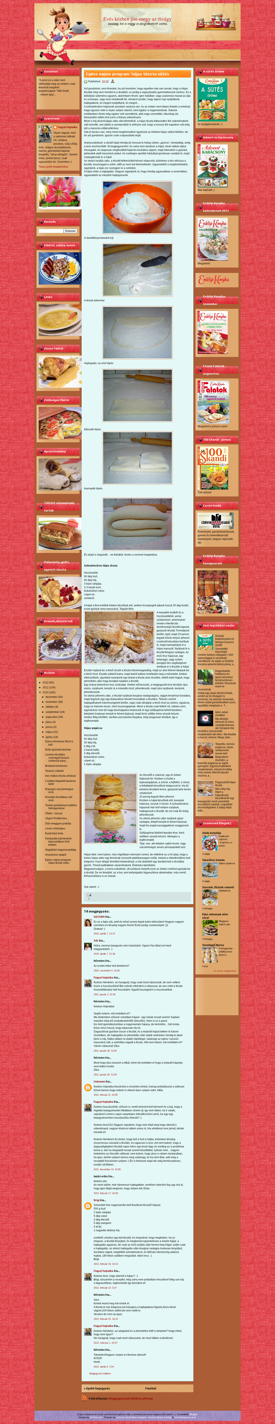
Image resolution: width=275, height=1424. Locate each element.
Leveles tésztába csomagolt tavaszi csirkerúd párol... (57, 757)
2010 (46, 692)
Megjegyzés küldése (100, 1373)
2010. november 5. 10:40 (107, 970)
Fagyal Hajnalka (67, 127)
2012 (46, 682)
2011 (46, 687)
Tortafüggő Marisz (213, 945)
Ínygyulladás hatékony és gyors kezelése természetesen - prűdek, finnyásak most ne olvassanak (217, 680)
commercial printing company (131, 1417)
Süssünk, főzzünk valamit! (218, 887)
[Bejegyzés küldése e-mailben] (89, 895)
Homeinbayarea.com (185, 1417)
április (49, 737)
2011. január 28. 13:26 (105, 1050)
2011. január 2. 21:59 (104, 994)
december (51, 696)
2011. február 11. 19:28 (106, 1094)
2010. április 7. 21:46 (104, 953)
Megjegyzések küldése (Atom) (131, 1398)
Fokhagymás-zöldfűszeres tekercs (226, 951)
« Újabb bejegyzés (97, 1388)
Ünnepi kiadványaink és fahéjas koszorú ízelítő (224, 640)
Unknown (99, 1081)
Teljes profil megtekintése (53, 166)
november (51, 701)
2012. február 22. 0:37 (105, 1287)
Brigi (96, 1200)
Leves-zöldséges (55, 828)
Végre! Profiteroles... (57, 818)
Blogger (193, 1414)
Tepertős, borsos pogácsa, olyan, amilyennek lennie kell (225, 749)
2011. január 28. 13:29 (105, 1074)
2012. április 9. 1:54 (104, 1366)
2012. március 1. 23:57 (106, 1342)
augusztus (52, 716)
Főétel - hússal (53, 813)
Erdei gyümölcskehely (58, 749)
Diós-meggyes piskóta (58, 823)
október (50, 706)
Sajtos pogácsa (227, 863)
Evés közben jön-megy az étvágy (137, 18)
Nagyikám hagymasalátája (60, 849)
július (49, 722)
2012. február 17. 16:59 (106, 1193)
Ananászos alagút (55, 854)
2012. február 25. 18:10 (106, 1319)
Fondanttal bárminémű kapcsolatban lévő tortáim (58, 841)
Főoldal (150, 1388)
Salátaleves (225, 890)
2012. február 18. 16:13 (106, 1264)
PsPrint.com (96, 1417)
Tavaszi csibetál (54, 770)
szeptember (52, 712)
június (49, 727)
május (49, 731)
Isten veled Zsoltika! (221, 714)
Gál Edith (99, 916)
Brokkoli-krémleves (56, 765)
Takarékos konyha (213, 860)
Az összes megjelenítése (225, 971)
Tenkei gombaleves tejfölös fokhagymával (61, 807)
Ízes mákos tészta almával (60, 775)
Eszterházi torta (54, 833)
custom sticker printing (159, 1417)
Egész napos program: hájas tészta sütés (58, 861)
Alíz (96, 940)
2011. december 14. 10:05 (107, 1169)
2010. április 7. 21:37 (104, 933)
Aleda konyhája (211, 832)
